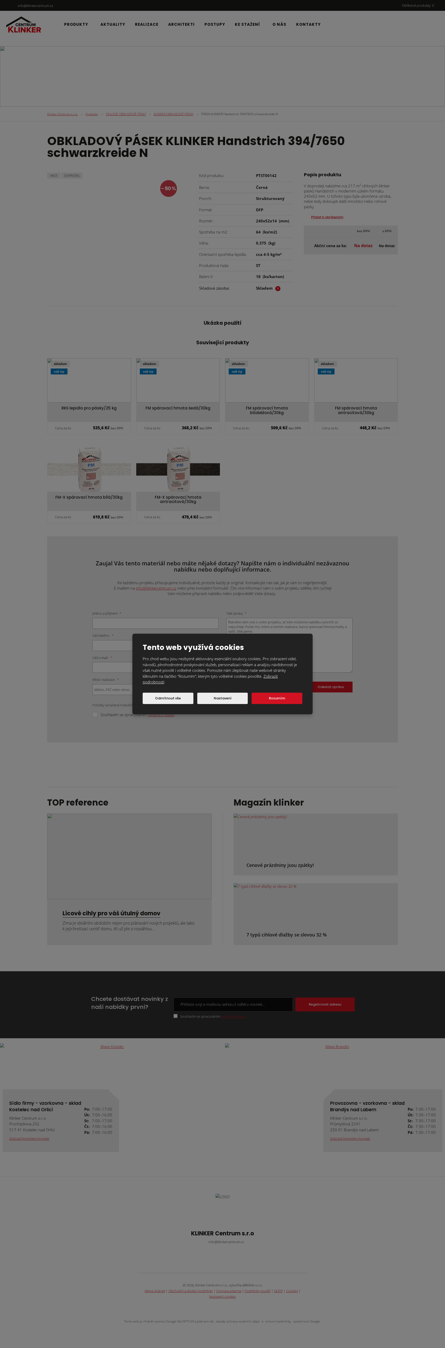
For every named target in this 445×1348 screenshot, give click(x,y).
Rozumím (277, 698)
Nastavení (223, 698)
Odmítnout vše (168, 698)
